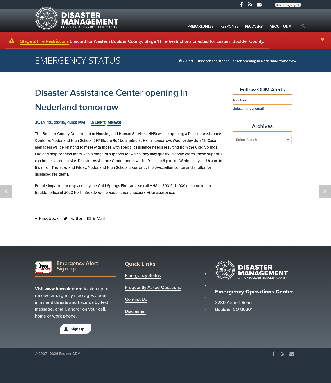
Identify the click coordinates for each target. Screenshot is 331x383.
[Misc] (259, 4)
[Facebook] (241, 4)
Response (229, 26)
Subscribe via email (248, 108)
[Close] (323, 39)
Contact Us (136, 299)
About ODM (281, 26)
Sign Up (77, 329)
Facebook (48, 218)
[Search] (303, 26)
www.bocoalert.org (64, 288)
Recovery (254, 26)
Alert (98, 122)
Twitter (75, 218)
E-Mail (98, 218)
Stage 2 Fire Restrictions (44, 41)
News (114, 122)
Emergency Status (143, 275)
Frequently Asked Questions (153, 287)
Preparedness (201, 26)
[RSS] (250, 4)
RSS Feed (240, 100)
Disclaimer (135, 311)
